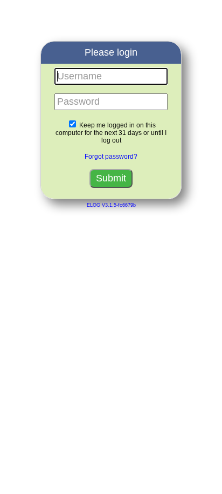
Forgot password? (111, 156)
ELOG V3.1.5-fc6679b (111, 205)
